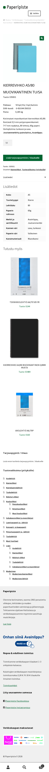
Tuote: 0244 (24, 304)
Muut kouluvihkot (19, 513)
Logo (8, 545)
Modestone (11, 571)
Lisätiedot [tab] (8, 177)
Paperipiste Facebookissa (17, 701)
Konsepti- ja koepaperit (16, 527)
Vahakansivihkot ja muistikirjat (19, 518)
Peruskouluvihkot (19, 504)
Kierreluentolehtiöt (14, 487)
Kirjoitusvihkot (18, 509)
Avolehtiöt (10, 478)
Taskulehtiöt (11, 492)
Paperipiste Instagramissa (17, 707)
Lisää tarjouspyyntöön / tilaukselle (22, 157)
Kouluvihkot (11, 501)
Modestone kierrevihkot (22, 574)
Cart (38, 765)
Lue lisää (7, 624)
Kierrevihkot (7, 23)
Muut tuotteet (12, 541)
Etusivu (8, 20)
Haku (24, 767)
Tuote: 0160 (24, 432)
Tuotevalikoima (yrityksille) (34, 20)
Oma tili (8, 767)
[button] (42, 38)
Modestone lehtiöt (20, 578)
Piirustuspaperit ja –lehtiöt (18, 532)
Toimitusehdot (10, 685)
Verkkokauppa (17, 20)
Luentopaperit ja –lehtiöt (17, 522)
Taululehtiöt (11, 536)
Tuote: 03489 (24, 368)
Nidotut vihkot (12, 497)
